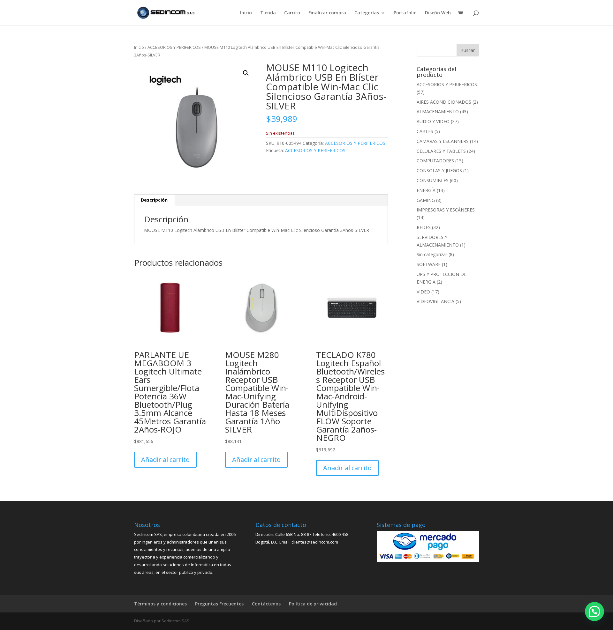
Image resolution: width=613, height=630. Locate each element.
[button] (246, 73)
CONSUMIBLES (433, 180)
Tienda (268, 13)
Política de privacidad (313, 604)
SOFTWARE (429, 264)
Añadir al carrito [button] (165, 459)
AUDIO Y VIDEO (433, 121)
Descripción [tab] (154, 200)
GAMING (426, 200)
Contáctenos (266, 604)
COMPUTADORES (435, 161)
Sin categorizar (432, 254)
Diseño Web (438, 13)
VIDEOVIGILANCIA (435, 301)
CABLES (425, 131)
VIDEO (423, 292)
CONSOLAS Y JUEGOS (439, 170)
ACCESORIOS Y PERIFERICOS (174, 47)
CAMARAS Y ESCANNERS (443, 141)
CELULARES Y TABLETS (441, 151)
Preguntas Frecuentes (219, 604)
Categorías (366, 13)
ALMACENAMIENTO (438, 111)
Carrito (292, 13)
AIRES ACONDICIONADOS (444, 102)
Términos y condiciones (160, 604)
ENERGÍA (426, 190)
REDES (424, 227)
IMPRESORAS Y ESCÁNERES (446, 210)
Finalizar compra (327, 13)
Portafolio (405, 13)
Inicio (246, 13)
